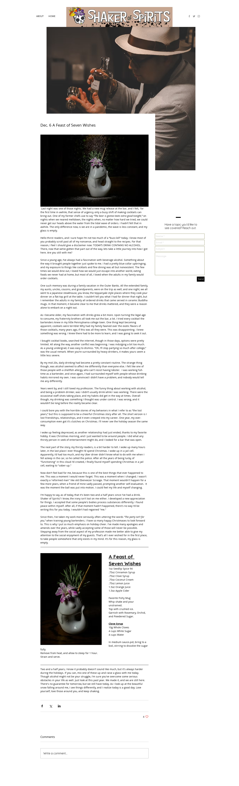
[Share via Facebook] (42, 706)
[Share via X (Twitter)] (50, 706)
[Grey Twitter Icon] (194, 16)
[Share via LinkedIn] (59, 706)
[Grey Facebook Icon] (189, 16)
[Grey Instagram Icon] (198, 16)
